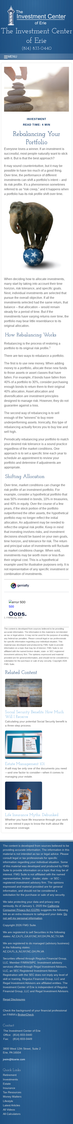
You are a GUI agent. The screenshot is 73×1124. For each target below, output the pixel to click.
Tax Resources (12, 1092)
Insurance (9, 1088)
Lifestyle (8, 1101)
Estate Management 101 (25, 764)
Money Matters (12, 1096)
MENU (12, 56)
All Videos (9, 1109)
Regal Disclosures (14, 999)
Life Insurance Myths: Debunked (31, 815)
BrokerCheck (26, 1014)
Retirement (10, 1074)
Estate (7, 1083)
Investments (10, 1079)
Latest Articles (11, 1105)
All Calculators (11, 1113)
